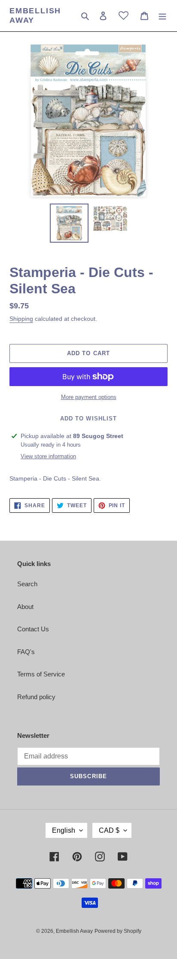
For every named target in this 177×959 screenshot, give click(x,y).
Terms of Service (41, 674)
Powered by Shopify (118, 931)
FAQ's (26, 651)
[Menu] (162, 15)
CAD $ (109, 830)
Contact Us (33, 629)
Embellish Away (35, 15)
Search (27, 584)
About (25, 606)
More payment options (88, 397)
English (63, 830)
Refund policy (36, 696)
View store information (48, 456)
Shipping (21, 318)
